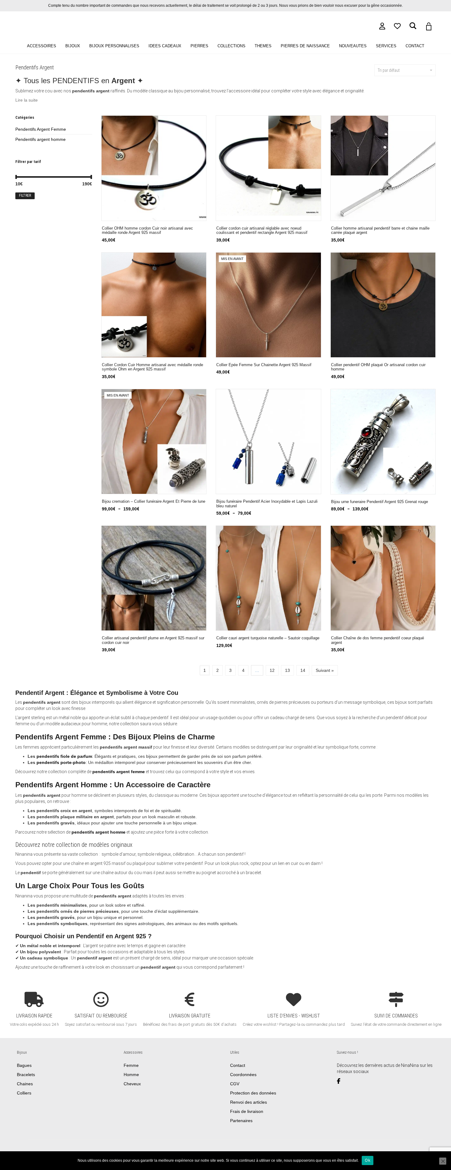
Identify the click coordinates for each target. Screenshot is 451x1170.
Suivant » (325, 670)
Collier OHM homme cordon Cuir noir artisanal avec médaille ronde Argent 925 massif (147, 230)
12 (272, 670)
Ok (367, 1160)
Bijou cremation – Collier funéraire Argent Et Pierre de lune (153, 501)
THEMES (263, 46)
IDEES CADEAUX (164, 46)
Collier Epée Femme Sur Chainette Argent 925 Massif (263, 365)
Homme (131, 1074)
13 (287, 670)
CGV (234, 1083)
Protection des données (253, 1093)
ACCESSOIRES (41, 46)
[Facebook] (341, 1081)
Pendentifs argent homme (40, 139)
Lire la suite (26, 100)
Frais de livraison (246, 1111)
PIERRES (199, 46)
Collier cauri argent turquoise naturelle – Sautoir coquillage (267, 638)
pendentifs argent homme (98, 832)
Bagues (24, 1065)
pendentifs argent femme (118, 771)
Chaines (25, 1083)
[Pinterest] (358, 1081)
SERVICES (386, 46)
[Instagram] (350, 1081)
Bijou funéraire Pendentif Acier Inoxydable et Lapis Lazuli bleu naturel (267, 503)
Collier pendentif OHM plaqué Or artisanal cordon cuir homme (378, 367)
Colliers (24, 1093)
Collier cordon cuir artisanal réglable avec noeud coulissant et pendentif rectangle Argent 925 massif (261, 230)
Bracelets (26, 1074)
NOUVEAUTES (353, 46)
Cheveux (132, 1083)
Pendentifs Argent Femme (40, 129)
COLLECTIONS (231, 46)
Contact (237, 1065)
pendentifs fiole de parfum (64, 756)
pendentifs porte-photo (61, 762)
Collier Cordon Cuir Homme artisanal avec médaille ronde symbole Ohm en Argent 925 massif (152, 367)
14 (302, 670)
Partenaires (241, 1120)
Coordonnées (243, 1074)
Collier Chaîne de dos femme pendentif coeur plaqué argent (377, 640)
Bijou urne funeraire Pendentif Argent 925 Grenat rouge (379, 502)
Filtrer (25, 195)
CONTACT (415, 46)
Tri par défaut (389, 70)
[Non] (442, 1161)
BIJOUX (72, 46)
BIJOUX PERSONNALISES (114, 46)
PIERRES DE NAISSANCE (305, 46)
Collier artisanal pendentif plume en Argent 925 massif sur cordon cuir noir (153, 640)
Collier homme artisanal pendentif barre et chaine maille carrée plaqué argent (380, 230)
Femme (131, 1065)
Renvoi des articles (248, 1102)
